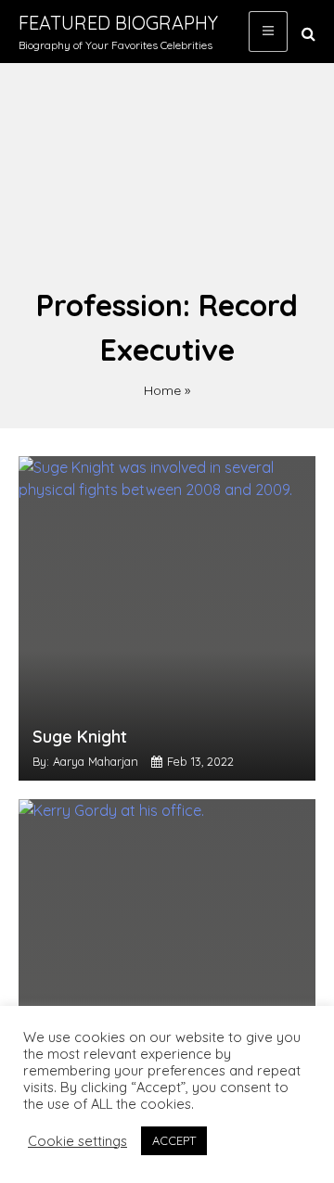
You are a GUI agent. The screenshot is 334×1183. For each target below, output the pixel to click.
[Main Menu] (268, 31)
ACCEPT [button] (174, 1140)
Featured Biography (118, 22)
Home (162, 390)
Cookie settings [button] (77, 1141)
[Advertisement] (167, 184)
